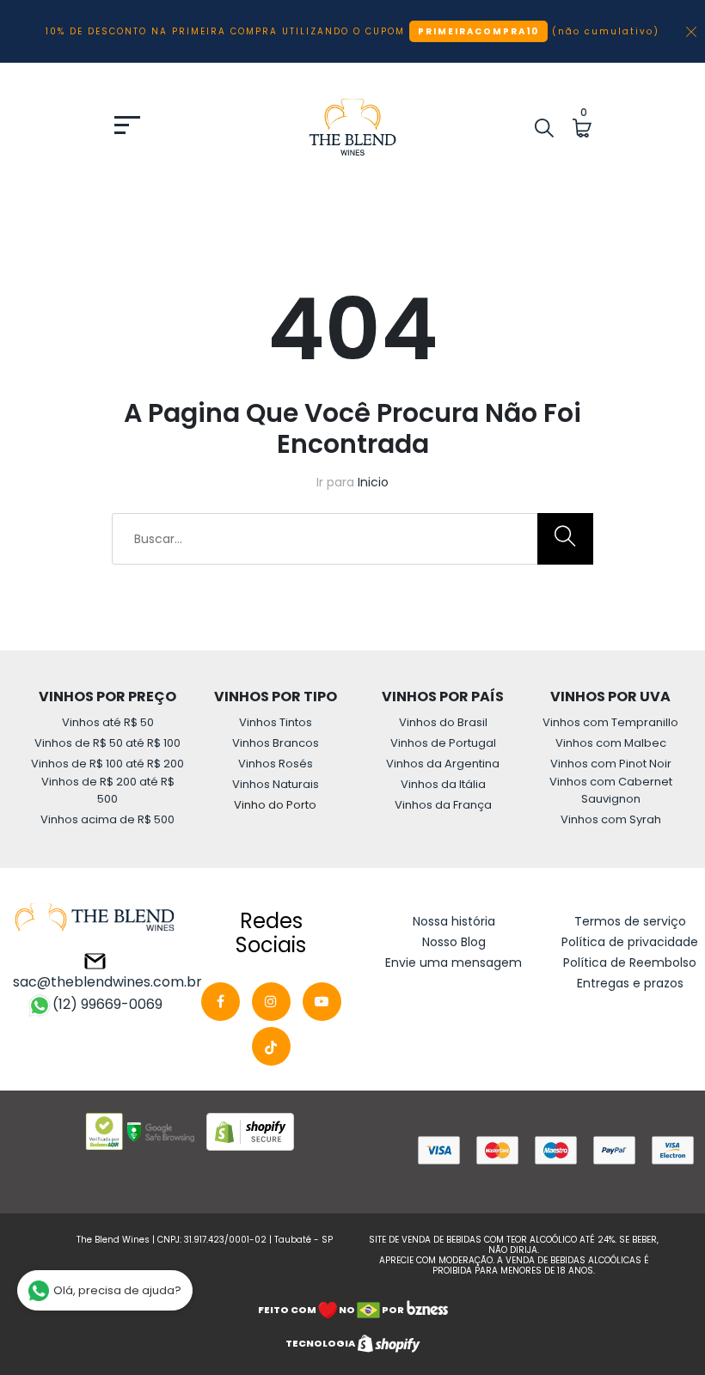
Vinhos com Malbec (610, 743)
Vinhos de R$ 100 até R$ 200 (107, 763)
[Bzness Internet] (427, 1309)
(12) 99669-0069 (107, 1004)
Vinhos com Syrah (611, 819)
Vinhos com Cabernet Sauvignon (610, 790)
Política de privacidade (629, 941)
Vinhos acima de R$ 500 (107, 819)
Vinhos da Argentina (443, 763)
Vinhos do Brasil (443, 722)
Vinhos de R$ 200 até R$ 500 (108, 790)
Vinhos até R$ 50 (108, 722)
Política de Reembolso (629, 962)
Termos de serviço (630, 921)
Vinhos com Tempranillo (610, 722)
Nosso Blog (454, 941)
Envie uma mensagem (453, 962)
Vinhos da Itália (443, 784)
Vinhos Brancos (275, 743)
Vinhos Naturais (275, 784)
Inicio (373, 482)
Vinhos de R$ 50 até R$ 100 (107, 743)
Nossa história (454, 921)
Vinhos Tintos (275, 722)
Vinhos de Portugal (443, 743)
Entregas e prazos (630, 983)
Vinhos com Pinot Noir (610, 763)
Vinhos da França (443, 805)
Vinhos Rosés (275, 763)
